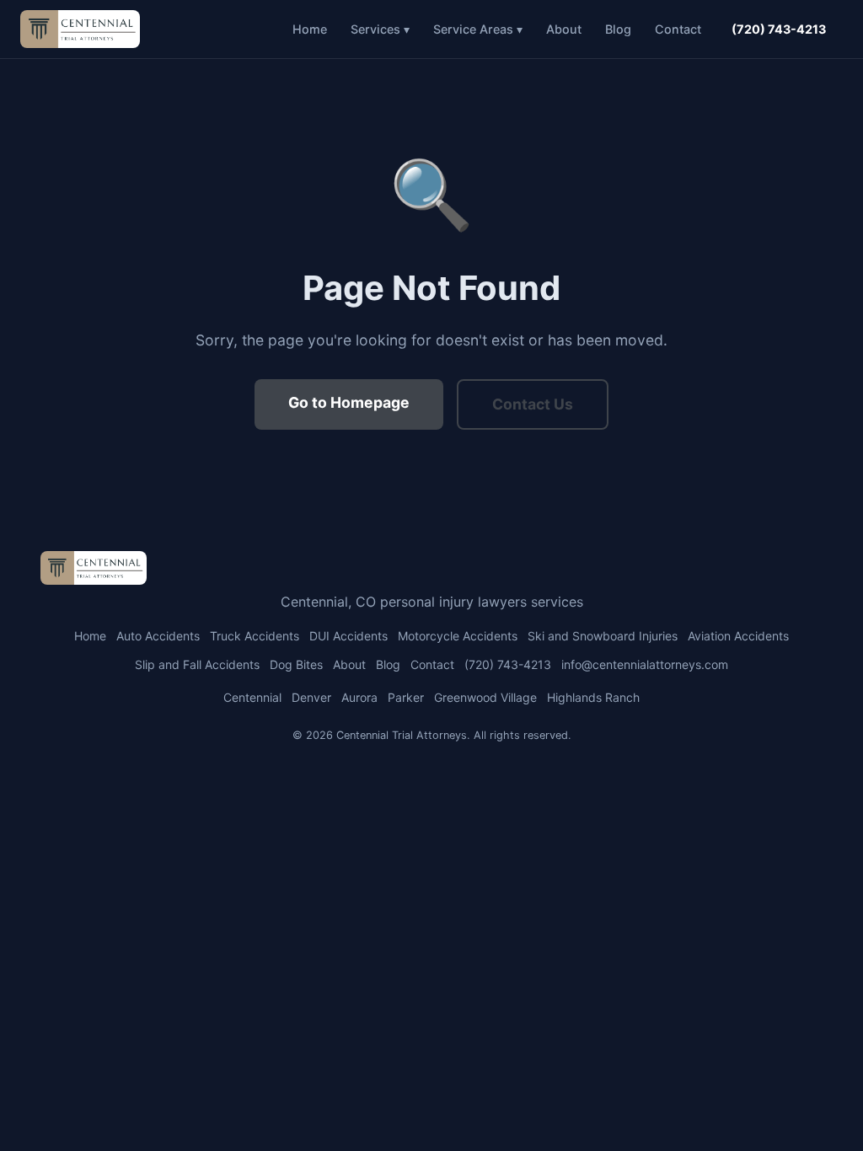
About (564, 29)
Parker (406, 697)
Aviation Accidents (738, 636)
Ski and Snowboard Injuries (603, 636)
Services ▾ (380, 29)
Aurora (359, 697)
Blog (618, 29)
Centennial (252, 697)
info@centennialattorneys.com (644, 664)
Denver (311, 697)
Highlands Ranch (593, 697)
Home (309, 29)
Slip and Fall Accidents (197, 664)
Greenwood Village (485, 697)
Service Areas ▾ (478, 29)
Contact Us (532, 404)
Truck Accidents (254, 636)
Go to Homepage (349, 402)
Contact (678, 29)
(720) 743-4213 (779, 29)
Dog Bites (296, 664)
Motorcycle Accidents (457, 636)
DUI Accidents (348, 636)
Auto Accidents (158, 636)
